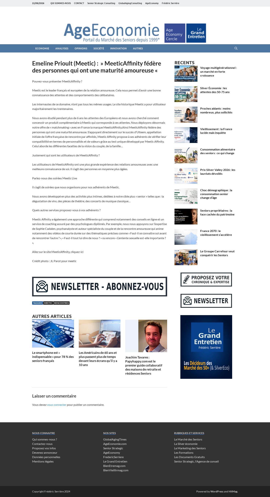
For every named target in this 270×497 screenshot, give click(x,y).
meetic (48, 303)
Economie (42, 48)
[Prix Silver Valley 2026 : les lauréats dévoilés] (185, 170)
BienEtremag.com (114, 465)
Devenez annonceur (44, 452)
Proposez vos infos (44, 448)
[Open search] (236, 48)
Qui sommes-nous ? (44, 439)
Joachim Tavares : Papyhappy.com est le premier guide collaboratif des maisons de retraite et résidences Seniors (143, 365)
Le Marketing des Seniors (190, 448)
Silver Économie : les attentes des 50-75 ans (215, 90)
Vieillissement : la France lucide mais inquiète (216, 131)
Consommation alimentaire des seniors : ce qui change (217, 151)
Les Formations (183, 452)
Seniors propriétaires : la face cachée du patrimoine (217, 212)
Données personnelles (46, 457)
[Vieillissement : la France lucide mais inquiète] (185, 129)
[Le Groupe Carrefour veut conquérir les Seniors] (185, 251)
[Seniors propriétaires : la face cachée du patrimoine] (185, 211)
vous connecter (56, 404)
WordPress (216, 491)
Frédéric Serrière (170, 3)
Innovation (118, 48)
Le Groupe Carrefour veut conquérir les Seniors (217, 253)
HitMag (233, 491)
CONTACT (79, 3)
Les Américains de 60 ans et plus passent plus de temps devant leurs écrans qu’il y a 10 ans (98, 359)
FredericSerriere (113, 457)
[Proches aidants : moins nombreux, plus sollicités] (185, 108)
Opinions (81, 48)
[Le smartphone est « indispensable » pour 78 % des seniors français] (53, 334)
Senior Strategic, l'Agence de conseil (196, 461)
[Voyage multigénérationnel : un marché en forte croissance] (185, 68)
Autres (138, 48)
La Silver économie (185, 443)
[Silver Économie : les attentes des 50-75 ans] (185, 88)
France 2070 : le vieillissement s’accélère (216, 232)
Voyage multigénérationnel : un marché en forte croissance (218, 71)
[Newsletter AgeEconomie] (99, 295)
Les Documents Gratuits (189, 457)
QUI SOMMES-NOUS (61, 3)
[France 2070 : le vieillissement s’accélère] (185, 231)
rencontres (61, 303)
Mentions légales (43, 461)
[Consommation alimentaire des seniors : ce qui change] (185, 149)
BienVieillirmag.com (115, 470)
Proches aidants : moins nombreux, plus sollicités (216, 110)
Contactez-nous (42, 443)
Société (98, 48)
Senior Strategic (113, 448)
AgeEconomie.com (115, 443)
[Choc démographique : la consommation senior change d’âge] (185, 190)
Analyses (61, 48)
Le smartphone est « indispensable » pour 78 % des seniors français (53, 357)
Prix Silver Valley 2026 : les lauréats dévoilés (217, 171)
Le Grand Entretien (115, 461)
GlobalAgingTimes (115, 439)
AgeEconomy (152, 3)
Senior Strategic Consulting (101, 3)
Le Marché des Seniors (188, 439)
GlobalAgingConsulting (130, 3)
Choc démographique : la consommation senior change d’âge (216, 193)
